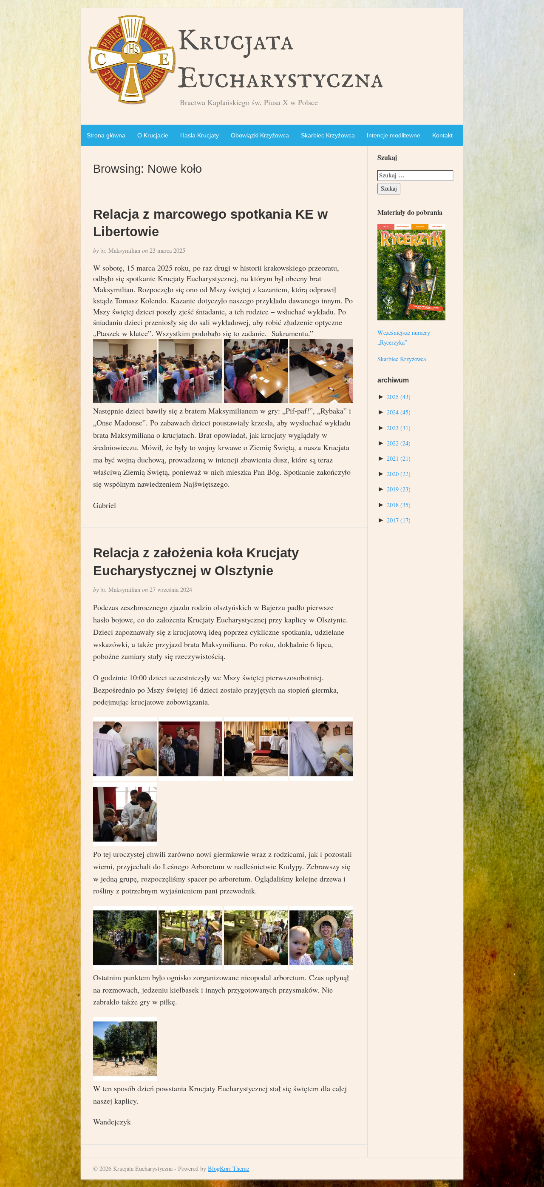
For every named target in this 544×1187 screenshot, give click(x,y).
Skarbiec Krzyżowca (328, 135)
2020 (399, 474)
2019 (399, 489)
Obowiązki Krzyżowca (260, 135)
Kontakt (442, 135)
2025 (399, 397)
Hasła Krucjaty (199, 135)
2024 (399, 412)
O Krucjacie (152, 135)
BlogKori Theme (228, 1168)
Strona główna (106, 135)
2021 (399, 458)
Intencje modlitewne (393, 135)
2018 (399, 505)
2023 (399, 428)
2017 (399, 520)
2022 (399, 443)
